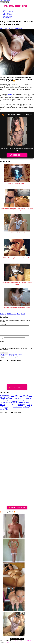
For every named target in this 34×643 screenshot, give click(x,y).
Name (2, 338)
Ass (9, 396)
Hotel (25, 400)
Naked (20, 402)
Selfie (2, 407)
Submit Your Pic (7, 17)
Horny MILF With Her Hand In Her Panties (17, 307)
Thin (24, 407)
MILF (8, 314)
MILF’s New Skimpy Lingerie (17, 183)
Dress (1, 400)
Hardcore (15, 400)
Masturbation (9, 402)
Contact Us (18, 640)
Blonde (3, 398)
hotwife (10, 94)
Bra (1, 314)
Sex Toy (6, 407)
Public (25, 405)
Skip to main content (5, 0)
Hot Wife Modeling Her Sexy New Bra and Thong (17, 258)
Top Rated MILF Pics (8, 11)
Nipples (2, 405)
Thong (18, 314)
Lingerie (4, 314)
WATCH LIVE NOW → (17, 155)
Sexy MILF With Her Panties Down (17, 233)
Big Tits (25, 396)
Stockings (19, 407)
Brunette (11, 398)
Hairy (12, 400)
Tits (22, 314)
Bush (16, 398)
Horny (22, 400)
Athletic (12, 396)
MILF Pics (19, 28)
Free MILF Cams (7, 16)
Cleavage (21, 398)
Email (2, 341)
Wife (24, 314)
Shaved (10, 407)
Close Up (27, 398)
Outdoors (14, 405)
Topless (2, 409)
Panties (12, 314)
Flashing (5, 400)
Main (4, 10)
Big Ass (20, 396)
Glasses (9, 400)
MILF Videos (6, 13)
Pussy (15, 314)
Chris (15, 28)
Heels (18, 400)
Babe (16, 395)
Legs (28, 400)
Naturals (26, 402)
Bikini (30, 396)
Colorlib (29, 640)
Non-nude (9, 405)
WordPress (9, 642)
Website (2, 344)
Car (18, 398)
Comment (3, 324)
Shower (14, 407)
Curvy (30, 398)
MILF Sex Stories (7, 14)
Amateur (4, 395)
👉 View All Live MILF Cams (17, 387)
